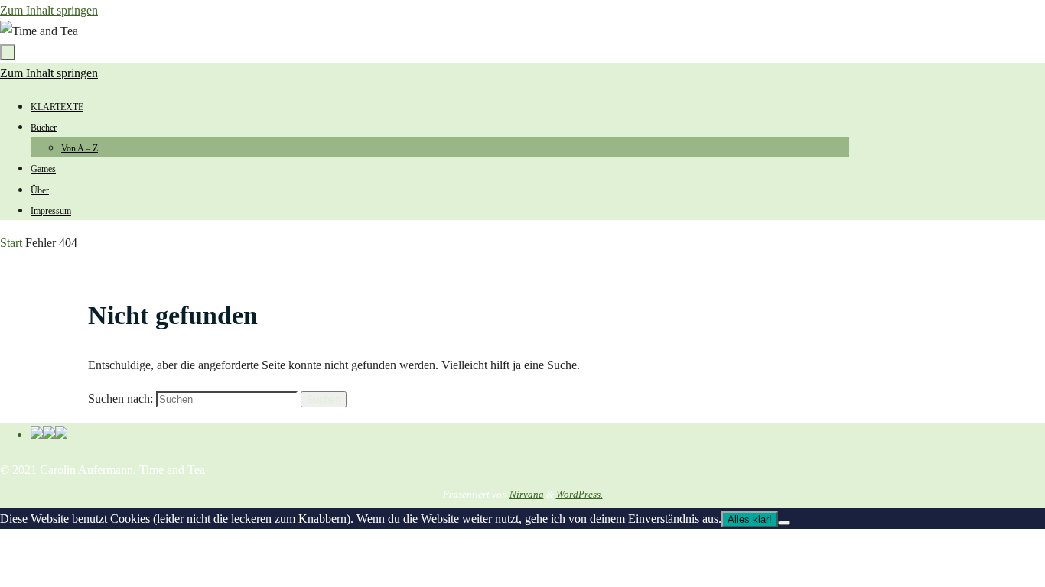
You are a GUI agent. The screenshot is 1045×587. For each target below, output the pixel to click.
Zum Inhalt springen (49, 10)
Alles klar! (750, 519)
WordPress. (579, 494)
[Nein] (784, 523)
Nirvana (526, 494)
